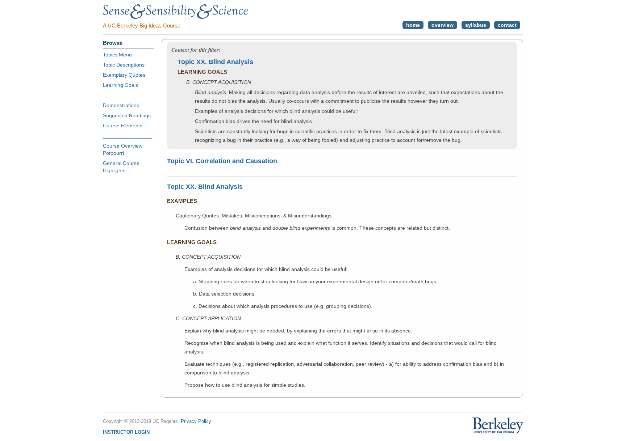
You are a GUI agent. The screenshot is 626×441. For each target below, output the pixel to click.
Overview (442, 25)
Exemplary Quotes (124, 75)
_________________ (127, 95)
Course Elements (122, 125)
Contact (507, 25)
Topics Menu (117, 55)
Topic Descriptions (124, 65)
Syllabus (475, 25)
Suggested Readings (127, 115)
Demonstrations (121, 105)
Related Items (489, 227)
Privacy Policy (196, 421)
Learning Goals (120, 85)
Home (413, 25)
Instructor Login (126, 432)
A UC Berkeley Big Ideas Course (141, 25)
